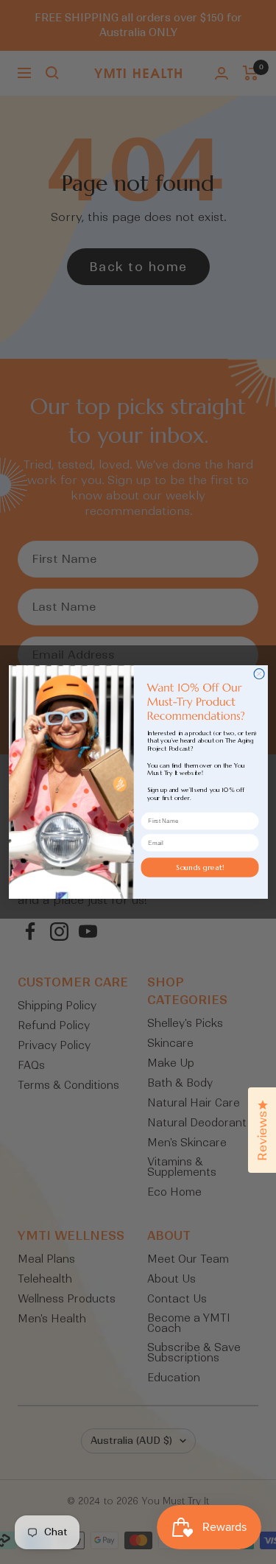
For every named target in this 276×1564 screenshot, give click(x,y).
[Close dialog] (259, 674)
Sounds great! (199, 867)
